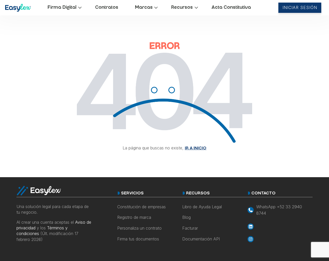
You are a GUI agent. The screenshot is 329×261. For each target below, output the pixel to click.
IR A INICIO (195, 148)
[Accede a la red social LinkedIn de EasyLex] (280, 226)
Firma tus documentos (138, 238)
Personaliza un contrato (139, 228)
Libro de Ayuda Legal (202, 206)
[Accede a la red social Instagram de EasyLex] (280, 239)
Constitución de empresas (141, 206)
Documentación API (201, 238)
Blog (186, 217)
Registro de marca (134, 217)
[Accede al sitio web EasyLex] (18, 9)
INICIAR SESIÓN (299, 7)
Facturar (190, 228)
